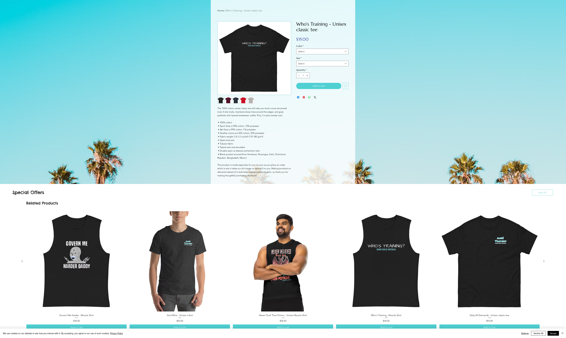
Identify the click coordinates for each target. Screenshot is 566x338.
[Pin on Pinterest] (304, 97)
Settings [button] (525, 333)
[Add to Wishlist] (345, 86)
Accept (553, 333)
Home (220, 10)
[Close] (562, 333)
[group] (283, 270)
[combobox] (322, 51)
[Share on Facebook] (298, 97)
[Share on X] (315, 97)
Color (300, 46)
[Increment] (308, 75)
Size (299, 58)
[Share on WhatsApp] (309, 97)
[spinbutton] (303, 75)
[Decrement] (299, 75)
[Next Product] (544, 261)
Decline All (538, 333)
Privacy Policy (116, 333)
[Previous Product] (22, 261)
